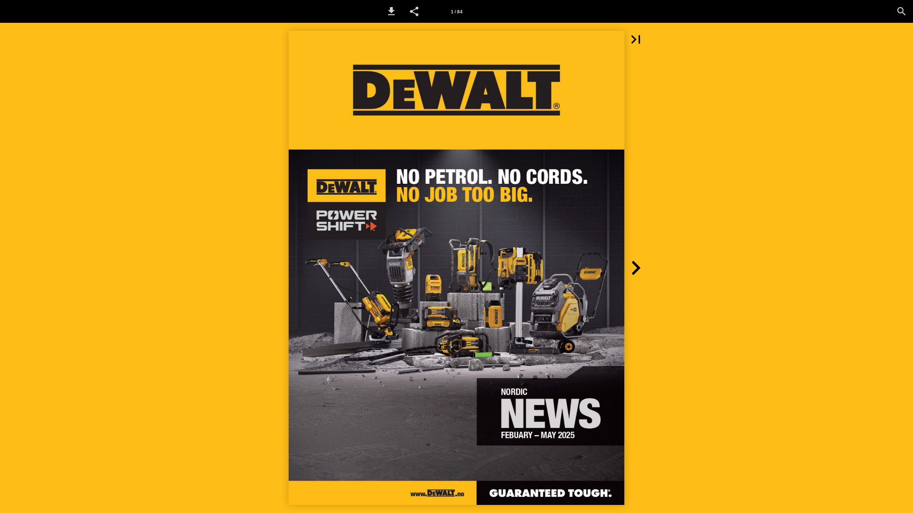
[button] (391, 11)
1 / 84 (457, 11)
